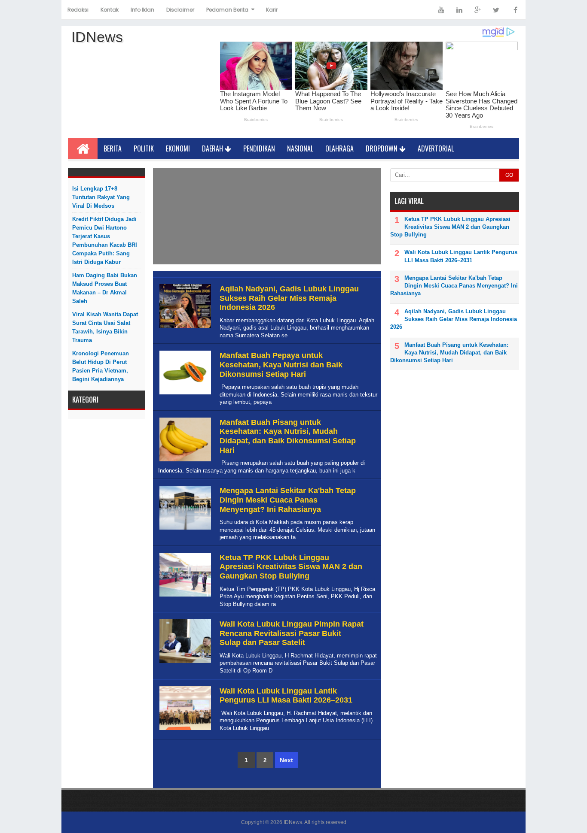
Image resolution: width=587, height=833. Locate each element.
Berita (113, 148)
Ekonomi (178, 148)
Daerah (213, 148)
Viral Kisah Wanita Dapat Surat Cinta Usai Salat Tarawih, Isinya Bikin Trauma (105, 327)
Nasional (300, 148)
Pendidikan (259, 148)
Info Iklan (142, 9)
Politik (144, 148)
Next (286, 760)
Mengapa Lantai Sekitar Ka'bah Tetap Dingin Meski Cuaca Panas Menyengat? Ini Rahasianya (288, 499)
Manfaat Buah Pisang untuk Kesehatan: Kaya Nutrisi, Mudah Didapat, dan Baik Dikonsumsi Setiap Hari (288, 436)
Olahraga (339, 148)
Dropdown (382, 148)
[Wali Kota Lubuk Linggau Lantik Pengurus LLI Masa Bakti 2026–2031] (184, 730)
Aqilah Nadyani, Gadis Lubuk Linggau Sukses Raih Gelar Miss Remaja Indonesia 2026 (289, 298)
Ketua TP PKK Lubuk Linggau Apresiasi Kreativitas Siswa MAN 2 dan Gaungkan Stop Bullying (291, 566)
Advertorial (436, 148)
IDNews (293, 822)
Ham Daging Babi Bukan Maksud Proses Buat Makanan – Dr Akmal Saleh (104, 288)
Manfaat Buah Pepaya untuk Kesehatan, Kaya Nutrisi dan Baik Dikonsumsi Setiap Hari (281, 364)
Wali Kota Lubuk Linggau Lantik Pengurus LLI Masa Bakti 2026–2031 (286, 696)
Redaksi (78, 9)
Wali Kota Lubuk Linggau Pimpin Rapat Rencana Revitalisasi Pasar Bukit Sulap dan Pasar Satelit (292, 633)
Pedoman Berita (227, 9)
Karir (272, 9)
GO (509, 175)
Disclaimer (180, 9)
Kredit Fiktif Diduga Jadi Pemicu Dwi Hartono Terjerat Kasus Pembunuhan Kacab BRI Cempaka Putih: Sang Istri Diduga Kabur (104, 240)
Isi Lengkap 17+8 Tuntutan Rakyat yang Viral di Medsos (101, 197)
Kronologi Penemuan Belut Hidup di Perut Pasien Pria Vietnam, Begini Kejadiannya (100, 366)
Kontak (110, 9)
